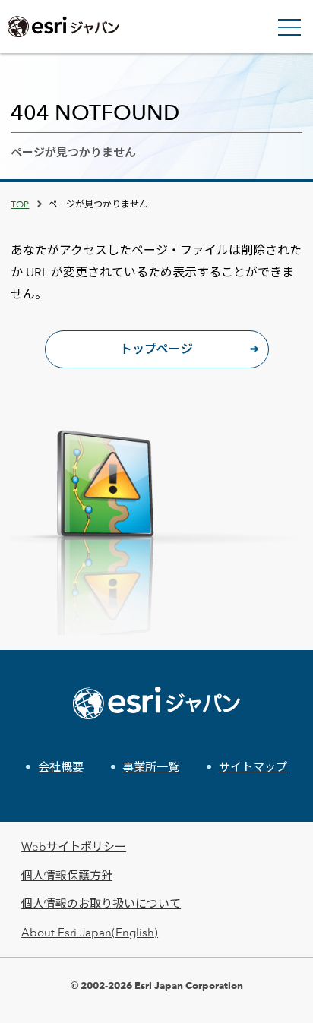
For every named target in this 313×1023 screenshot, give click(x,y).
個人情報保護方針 (66, 875)
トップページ (156, 349)
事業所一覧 (150, 766)
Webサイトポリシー (73, 846)
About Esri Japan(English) (89, 932)
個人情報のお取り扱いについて (101, 903)
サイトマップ (253, 766)
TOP (20, 203)
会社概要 (61, 766)
